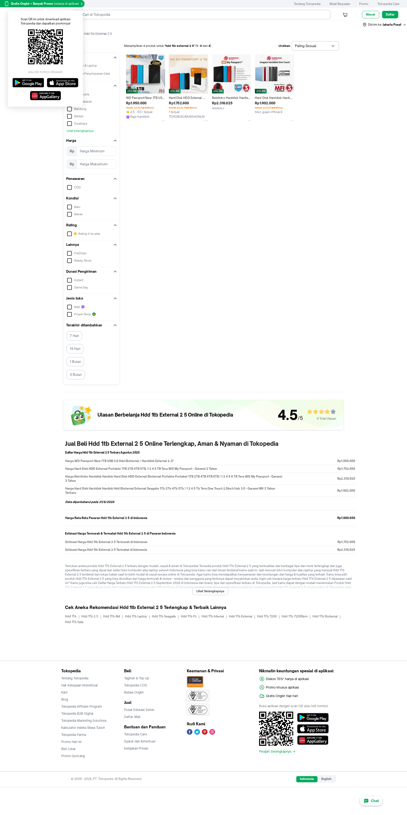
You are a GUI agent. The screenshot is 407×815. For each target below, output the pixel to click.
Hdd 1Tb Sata (74, 622)
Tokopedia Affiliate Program (81, 706)
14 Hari (75, 349)
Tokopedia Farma (73, 735)
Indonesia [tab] (307, 779)
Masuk (370, 14)
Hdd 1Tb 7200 (267, 616)
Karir (64, 692)
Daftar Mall (132, 717)
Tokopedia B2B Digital (77, 713)
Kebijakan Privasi (136, 748)
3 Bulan (76, 375)
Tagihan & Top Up (136, 678)
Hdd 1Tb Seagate (164, 616)
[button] (384, 24)
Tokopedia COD (135, 685)
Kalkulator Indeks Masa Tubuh (83, 728)
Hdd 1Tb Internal (213, 616)
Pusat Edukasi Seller (139, 710)
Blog (64, 699)
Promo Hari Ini (71, 742)
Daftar (390, 14)
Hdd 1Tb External (240, 616)
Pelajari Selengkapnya (275, 751)
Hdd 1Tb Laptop (136, 616)
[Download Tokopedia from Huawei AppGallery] (313, 740)
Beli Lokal (68, 749)
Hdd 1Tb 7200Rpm (295, 616)
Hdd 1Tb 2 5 (89, 616)
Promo (363, 4)
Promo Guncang (73, 756)
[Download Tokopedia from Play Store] (313, 717)
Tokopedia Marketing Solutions (83, 720)
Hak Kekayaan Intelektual (79, 685)
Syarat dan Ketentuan (139, 741)
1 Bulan (75, 362)
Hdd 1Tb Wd (111, 616)
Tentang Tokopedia (307, 4)
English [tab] (326, 779)
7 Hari (74, 336)
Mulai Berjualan (340, 4)
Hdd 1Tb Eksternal (325, 616)
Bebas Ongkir (134, 692)
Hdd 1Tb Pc (189, 616)
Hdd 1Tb (71, 616)
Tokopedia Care (388, 4)
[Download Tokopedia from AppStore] (313, 729)
